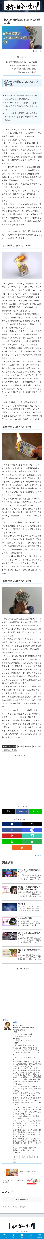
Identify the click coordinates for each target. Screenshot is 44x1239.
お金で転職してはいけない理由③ (24, 72)
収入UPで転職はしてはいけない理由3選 (23, 62)
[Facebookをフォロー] (12, 830)
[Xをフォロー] (32, 824)
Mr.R (15, 1022)
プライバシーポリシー (22, 1231)
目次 (19, 57)
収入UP (28, 746)
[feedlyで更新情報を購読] (32, 841)
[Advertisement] (22, 779)
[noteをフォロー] (32, 835)
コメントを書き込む (22, 1199)
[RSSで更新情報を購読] (22, 847)
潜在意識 (38, 746)
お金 (21, 746)
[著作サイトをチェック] (12, 824)
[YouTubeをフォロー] (12, 835)
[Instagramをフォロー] (32, 830)
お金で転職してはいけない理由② (24, 69)
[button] (39, 659)
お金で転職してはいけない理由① (24, 65)
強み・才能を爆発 (10, 746)
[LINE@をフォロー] (12, 841)
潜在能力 (7, 750)
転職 (15, 750)
